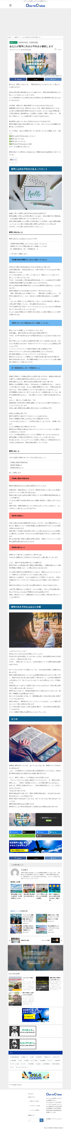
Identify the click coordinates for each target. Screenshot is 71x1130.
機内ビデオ (47, 1057)
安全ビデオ (56, 1057)
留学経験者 (46, 1064)
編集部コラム (13, 42)
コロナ (24, 1064)
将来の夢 (39, 1057)
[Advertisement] (35, 21)
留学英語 (32, 1064)
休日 (21, 1060)
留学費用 (43, 1060)
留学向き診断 (34, 42)
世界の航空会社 (15, 1057)
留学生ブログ (31, 1097)
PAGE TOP (68, 1094)
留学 (33, 1057)
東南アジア (25, 1057)
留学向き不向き (24, 42)
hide (15, 159)
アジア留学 (34, 1060)
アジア (50, 1060)
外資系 (26, 1060)
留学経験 (14, 1060)
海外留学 (58, 1060)
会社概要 (48, 1119)
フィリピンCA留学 (34, 1110)
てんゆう (59, 49)
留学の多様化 (56, 1064)
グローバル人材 (15, 1064)
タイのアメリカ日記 (35, 1105)
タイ (13, 1067)
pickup (39, 1064)
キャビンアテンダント (22, 1067)
